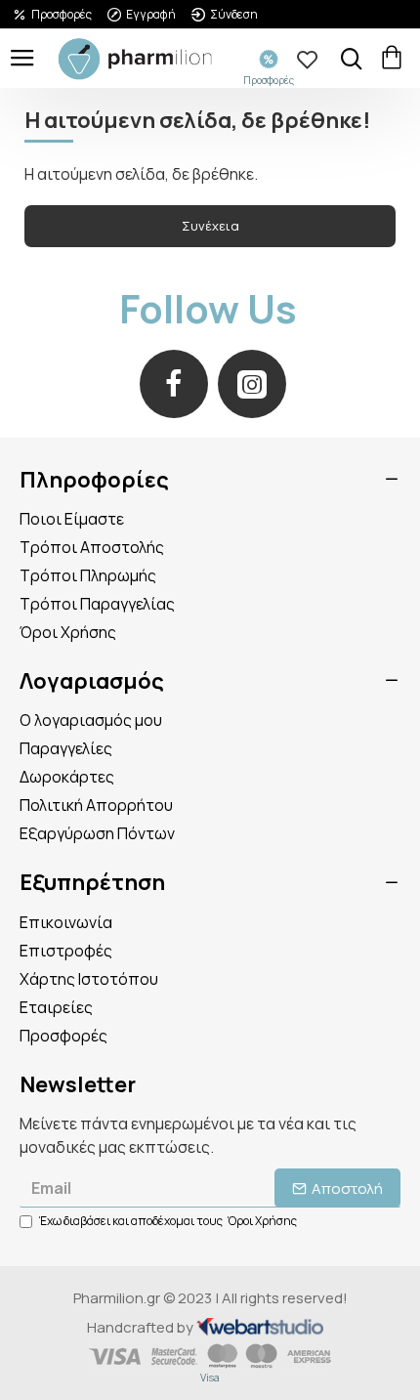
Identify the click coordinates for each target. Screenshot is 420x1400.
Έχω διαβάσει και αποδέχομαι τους (168, 1220)
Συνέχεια (210, 225)
